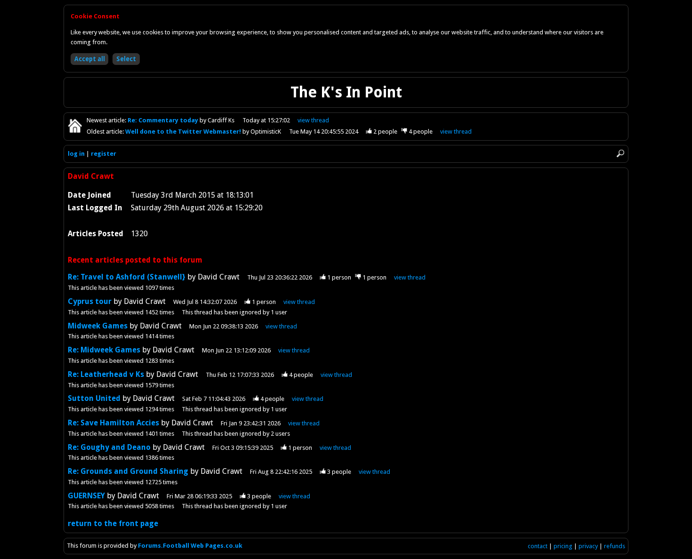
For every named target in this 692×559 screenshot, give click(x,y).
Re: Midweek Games (104, 349)
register (103, 153)
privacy (588, 546)
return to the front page (113, 523)
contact (537, 546)
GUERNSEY (87, 495)
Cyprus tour (90, 301)
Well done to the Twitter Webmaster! (183, 131)
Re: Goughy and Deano (109, 447)
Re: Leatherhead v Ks (107, 374)
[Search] (620, 153)
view (313, 120)
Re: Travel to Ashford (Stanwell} (126, 276)
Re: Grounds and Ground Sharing (128, 471)
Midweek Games (98, 325)
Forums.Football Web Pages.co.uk (190, 545)
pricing (563, 546)
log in (76, 153)
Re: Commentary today (164, 120)
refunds (614, 546)
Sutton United (95, 398)
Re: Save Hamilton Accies (113, 422)
